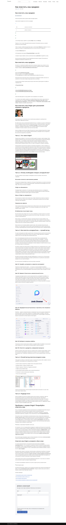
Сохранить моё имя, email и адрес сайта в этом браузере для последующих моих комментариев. (30, 509)
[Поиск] (29, 2)
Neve (8, 523)
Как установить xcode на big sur (21, 478)
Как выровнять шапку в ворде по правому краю (24, 475)
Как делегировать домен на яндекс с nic (22, 476)
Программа (45, 1)
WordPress (15, 523)
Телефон (49, 1)
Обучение (40, 1)
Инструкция (35, 1)
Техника (53, 1)
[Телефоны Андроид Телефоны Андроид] (11, 1)
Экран (57, 1)
